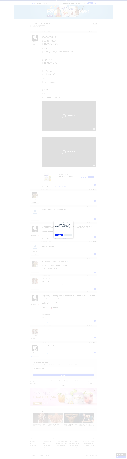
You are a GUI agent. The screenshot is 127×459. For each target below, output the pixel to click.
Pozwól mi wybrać (66, 231)
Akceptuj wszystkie (59, 235)
